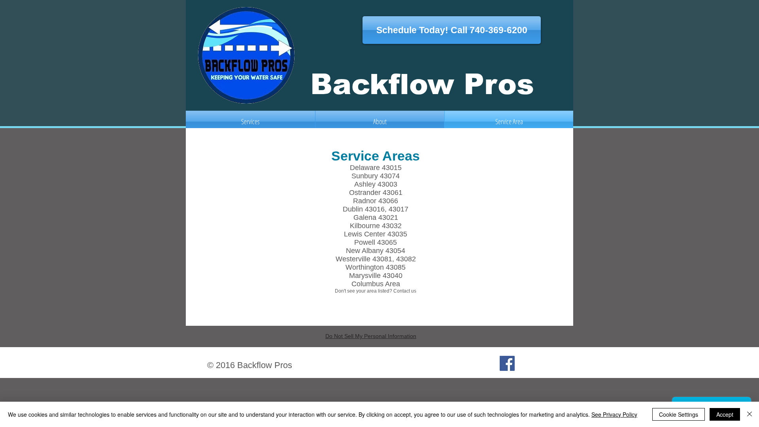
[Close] (749, 414)
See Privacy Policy (614, 414)
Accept (724, 414)
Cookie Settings (678, 414)
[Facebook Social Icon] (507, 363)
